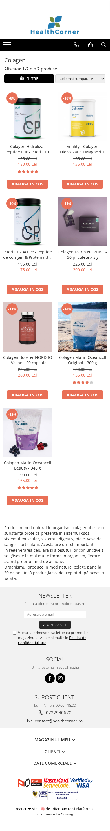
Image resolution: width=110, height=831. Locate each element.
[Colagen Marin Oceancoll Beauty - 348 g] (27, 432)
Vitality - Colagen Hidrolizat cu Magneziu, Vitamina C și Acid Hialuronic (82, 149)
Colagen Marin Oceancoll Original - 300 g (82, 360)
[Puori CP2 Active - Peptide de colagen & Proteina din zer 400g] (27, 221)
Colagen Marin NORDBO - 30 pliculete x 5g (82, 254)
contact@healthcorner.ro (58, 721)
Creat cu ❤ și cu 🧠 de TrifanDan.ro (43, 808)
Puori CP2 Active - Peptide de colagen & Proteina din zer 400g (27, 254)
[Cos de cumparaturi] (90, 44)
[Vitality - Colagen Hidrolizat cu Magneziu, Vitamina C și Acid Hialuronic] (82, 116)
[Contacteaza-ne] (76, 44)
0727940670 (58, 712)
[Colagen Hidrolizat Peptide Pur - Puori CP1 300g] (27, 116)
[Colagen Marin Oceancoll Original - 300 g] (82, 327)
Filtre (31, 78)
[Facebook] (50, 678)
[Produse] (8, 46)
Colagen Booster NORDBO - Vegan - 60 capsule (27, 360)
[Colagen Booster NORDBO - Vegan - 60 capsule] (27, 327)
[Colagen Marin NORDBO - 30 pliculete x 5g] (82, 221)
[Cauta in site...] (103, 44)
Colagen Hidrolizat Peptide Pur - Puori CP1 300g (27, 149)
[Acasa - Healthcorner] (55, 25)
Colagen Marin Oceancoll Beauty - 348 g (27, 465)
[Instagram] (60, 678)
